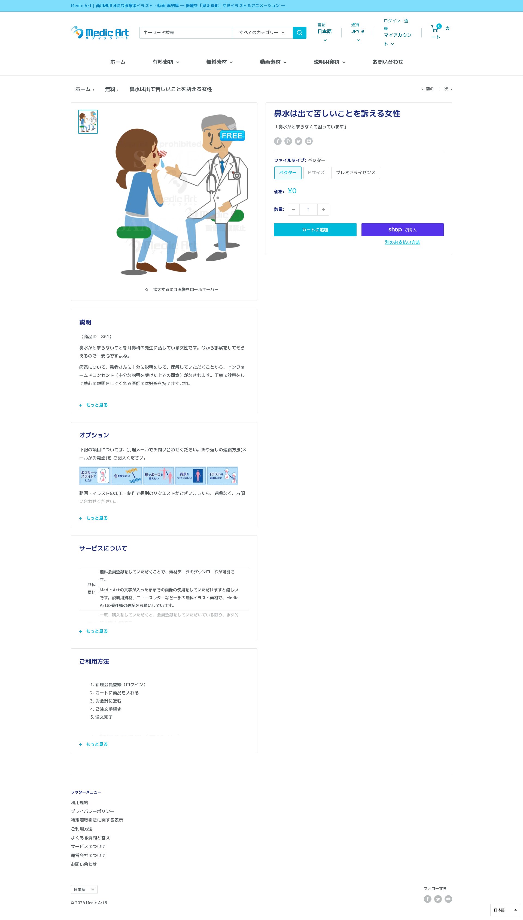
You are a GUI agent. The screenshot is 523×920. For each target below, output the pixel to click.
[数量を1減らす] (293, 209)
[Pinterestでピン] (288, 141)
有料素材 (163, 61)
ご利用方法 (82, 829)
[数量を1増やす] (323, 209)
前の (430, 88)
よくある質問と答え (90, 838)
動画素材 (270, 61)
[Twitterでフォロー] (438, 899)
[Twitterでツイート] (298, 141)
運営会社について (88, 855)
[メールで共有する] (309, 141)
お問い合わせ (387, 61)
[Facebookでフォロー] (427, 899)
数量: (279, 209)
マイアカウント (398, 39)
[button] (504, 910)
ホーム (118, 61)
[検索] (299, 33)
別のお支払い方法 (402, 242)
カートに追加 (315, 230)
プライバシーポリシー (92, 811)
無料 (110, 89)
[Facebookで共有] (278, 141)
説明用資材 (326, 61)
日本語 (79, 889)
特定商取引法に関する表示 (97, 820)
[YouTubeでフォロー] (448, 899)
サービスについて (88, 846)
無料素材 (216, 61)
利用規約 (79, 803)
